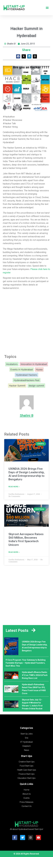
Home (26, 790)
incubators (12, 364)
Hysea (39, 369)
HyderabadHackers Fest (26, 380)
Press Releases (26, 802)
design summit (36, 385)
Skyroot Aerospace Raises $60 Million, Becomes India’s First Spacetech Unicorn (26, 539)
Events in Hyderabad (21, 369)
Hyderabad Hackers (26, 375)
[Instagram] (30, 837)
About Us (26, 794)
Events (27, 798)
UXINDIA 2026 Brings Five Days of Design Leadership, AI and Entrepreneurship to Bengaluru (26, 474)
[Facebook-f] (14, 837)
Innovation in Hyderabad (34, 364)
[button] (47, 7)
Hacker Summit (17, 385)
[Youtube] (38, 837)
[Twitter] (22, 837)
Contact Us (27, 806)
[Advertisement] (26, 321)
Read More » (14, 487)
